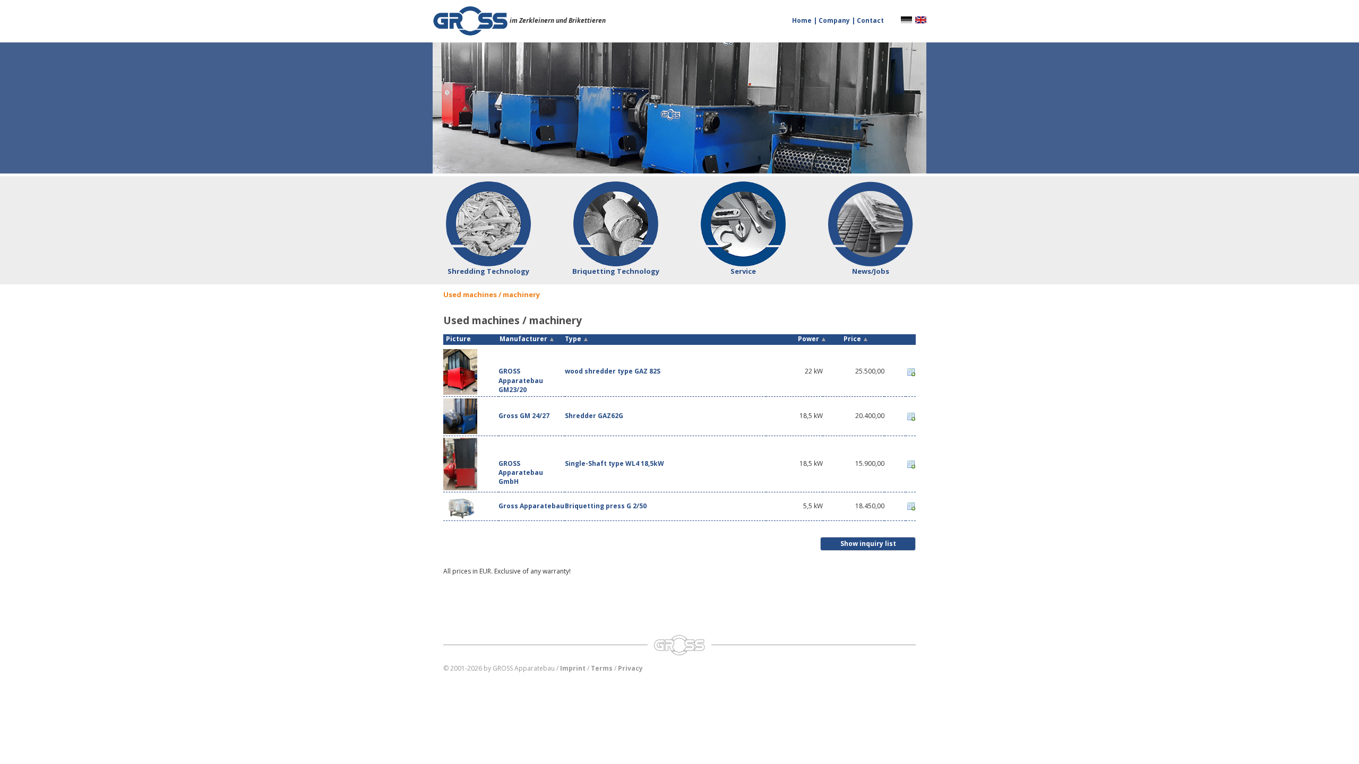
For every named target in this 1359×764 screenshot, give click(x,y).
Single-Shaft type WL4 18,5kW (614, 463)
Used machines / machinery (491, 294)
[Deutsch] (906, 19)
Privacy (630, 668)
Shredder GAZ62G (594, 415)
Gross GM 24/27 (523, 415)
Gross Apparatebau (531, 505)
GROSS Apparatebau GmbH (520, 472)
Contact (870, 20)
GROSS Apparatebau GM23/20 (520, 380)
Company (835, 20)
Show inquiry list (868, 543)
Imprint (573, 668)
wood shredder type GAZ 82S (612, 371)
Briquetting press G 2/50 (606, 505)
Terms (602, 668)
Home (802, 20)
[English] (920, 19)
